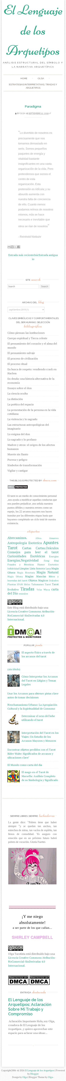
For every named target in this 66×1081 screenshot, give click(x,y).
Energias (54, 556)
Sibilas (27, 584)
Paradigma (33, 106)
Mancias (41, 576)
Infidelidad (13, 568)
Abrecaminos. (17, 538)
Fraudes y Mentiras (20, 564)
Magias (29, 576)
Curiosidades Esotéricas (26, 556)
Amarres (54, 538)
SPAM (20, 584)
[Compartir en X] (15, 247)
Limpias (24, 568)
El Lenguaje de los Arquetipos (33, 30)
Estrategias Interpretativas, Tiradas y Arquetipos (33, 86)
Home (23, 78)
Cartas (26, 548)
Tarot (48, 584)
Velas (39, 589)
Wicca (46, 589)
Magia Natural (48, 572)
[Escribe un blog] (12, 247)
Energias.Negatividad (23, 560)
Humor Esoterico (48, 564)
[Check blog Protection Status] (17, 488)
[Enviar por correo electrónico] (9, 247)
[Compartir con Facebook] (18, 247)
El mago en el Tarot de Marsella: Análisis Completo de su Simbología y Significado (39, 776)
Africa (38, 538)
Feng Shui (51, 560)
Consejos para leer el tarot (33, 552)
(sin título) (13, 669)
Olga (41, 78)
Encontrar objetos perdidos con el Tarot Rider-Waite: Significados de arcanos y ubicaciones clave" (31, 753)
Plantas (11, 584)
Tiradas (27, 589)
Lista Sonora (37, 568)
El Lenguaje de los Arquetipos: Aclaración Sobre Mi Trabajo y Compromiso (29, 1006)
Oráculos (54, 580)
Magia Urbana (15, 576)
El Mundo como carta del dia (24, 765)
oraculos (23, 593)
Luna (48, 568)
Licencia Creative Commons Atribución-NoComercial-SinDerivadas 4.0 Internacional (31, 615)
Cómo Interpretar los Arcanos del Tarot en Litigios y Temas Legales (39, 680)
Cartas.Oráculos (47, 548)
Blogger (34, 1073)
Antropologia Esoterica (24, 543)
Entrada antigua (48, 255)
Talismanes (37, 584)
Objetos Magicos (38, 580)
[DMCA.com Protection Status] (24, 636)
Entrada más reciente (21, 255)
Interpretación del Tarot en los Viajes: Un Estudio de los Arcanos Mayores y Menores (40, 736)
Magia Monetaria (26, 572)
